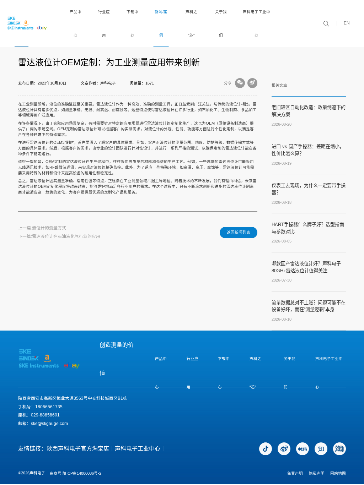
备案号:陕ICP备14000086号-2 (75, 473)
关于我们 (221, 23)
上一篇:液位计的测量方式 (42, 227)
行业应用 (104, 23)
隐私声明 (317, 473)
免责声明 (295, 473)
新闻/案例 (161, 23)
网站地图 (338, 473)
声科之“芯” (191, 23)
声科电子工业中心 (256, 23)
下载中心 (132, 23)
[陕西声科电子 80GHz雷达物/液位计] (27, 23)
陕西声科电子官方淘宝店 (78, 449)
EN (347, 23)
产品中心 (75, 23)
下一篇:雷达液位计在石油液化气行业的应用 (59, 236)
